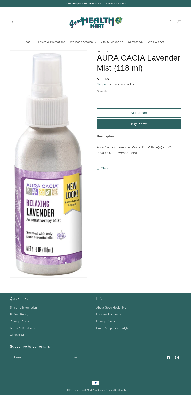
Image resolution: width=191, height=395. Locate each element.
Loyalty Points (105, 321)
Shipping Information (23, 307)
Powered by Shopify (116, 390)
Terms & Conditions (23, 328)
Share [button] (105, 168)
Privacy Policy (19, 321)
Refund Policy (19, 314)
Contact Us (17, 334)
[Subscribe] (75, 357)
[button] (14, 22)
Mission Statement (108, 314)
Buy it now (139, 124)
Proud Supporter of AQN (112, 328)
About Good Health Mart (112, 307)
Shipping (102, 84)
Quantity (102, 91)
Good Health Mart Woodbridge (89, 390)
